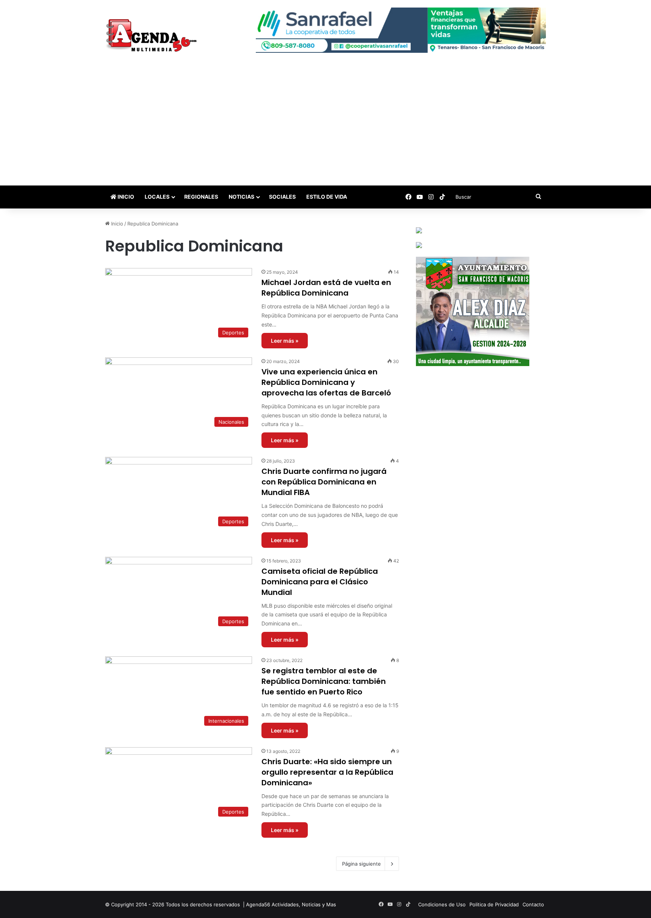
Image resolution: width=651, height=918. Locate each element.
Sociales (282, 196)
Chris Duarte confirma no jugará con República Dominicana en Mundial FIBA (324, 482)
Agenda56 (258, 904)
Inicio (125, 196)
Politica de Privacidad (494, 904)
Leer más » (284, 340)
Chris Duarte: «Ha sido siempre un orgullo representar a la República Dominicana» (327, 772)
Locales (157, 196)
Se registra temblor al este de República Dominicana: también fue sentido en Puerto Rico (323, 681)
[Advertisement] (325, 129)
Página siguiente (361, 864)
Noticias (241, 196)
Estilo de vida (326, 196)
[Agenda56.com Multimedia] (152, 36)
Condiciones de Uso (442, 904)
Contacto (533, 904)
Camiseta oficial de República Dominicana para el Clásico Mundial (319, 582)
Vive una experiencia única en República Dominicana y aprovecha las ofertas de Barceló (326, 382)
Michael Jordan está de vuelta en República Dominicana (326, 287)
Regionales (201, 196)
